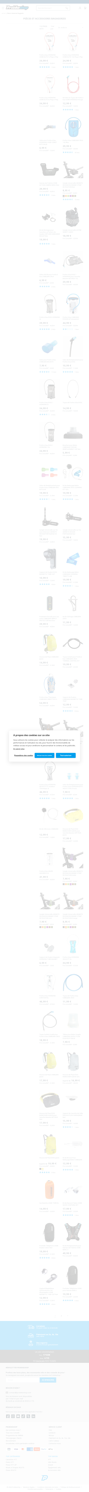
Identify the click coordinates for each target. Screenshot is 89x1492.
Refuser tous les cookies (44, 755)
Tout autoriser (66, 755)
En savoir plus (18, 749)
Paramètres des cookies (23, 755)
